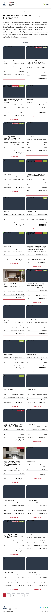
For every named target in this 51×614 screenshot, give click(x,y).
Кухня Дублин (31, 211)
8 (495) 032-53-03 (44, 606)
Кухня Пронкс (31, 424)
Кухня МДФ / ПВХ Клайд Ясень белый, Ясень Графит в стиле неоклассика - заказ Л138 (36, 247)
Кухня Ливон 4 (8, 246)
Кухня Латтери (31, 572)
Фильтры (25, 42)
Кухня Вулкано (31, 99)
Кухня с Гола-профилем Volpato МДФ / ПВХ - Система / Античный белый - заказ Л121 (13, 425)
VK (40, 611)
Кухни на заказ (18, 11)
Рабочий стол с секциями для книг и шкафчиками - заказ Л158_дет (36, 175)
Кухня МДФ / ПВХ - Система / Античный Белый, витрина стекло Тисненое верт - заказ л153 (36, 62)
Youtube (47, 611)
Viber (43, 608)
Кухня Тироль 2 (8, 572)
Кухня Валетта (8, 354)
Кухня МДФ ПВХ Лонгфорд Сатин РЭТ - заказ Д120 (35, 284)
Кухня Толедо (31, 354)
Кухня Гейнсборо (9, 500)
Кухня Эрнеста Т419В (10, 283)
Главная (4, 11)
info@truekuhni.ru (9, 611)
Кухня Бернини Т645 (10, 389)
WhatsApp (45, 608)
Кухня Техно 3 (31, 319)
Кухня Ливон (31, 461)
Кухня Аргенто (8, 319)
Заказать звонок (48, 608)
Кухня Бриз (7, 211)
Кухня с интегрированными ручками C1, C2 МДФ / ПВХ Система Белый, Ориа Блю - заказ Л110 (12, 463)
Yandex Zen (45, 611)
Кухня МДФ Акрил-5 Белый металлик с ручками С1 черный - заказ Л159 (14, 536)
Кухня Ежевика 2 (9, 61)
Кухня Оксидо (31, 389)
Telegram (41, 608)
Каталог (10, 11)
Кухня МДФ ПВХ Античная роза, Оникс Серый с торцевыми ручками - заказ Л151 (13, 138)
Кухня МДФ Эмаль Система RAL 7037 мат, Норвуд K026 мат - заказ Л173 (14, 101)
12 (27, 595)
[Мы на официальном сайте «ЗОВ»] (16, 4)
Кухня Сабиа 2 (31, 137)
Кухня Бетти (7, 174)
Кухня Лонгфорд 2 (32, 500)
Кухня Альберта (32, 534)
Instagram (43, 611)
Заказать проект (14, 78)
